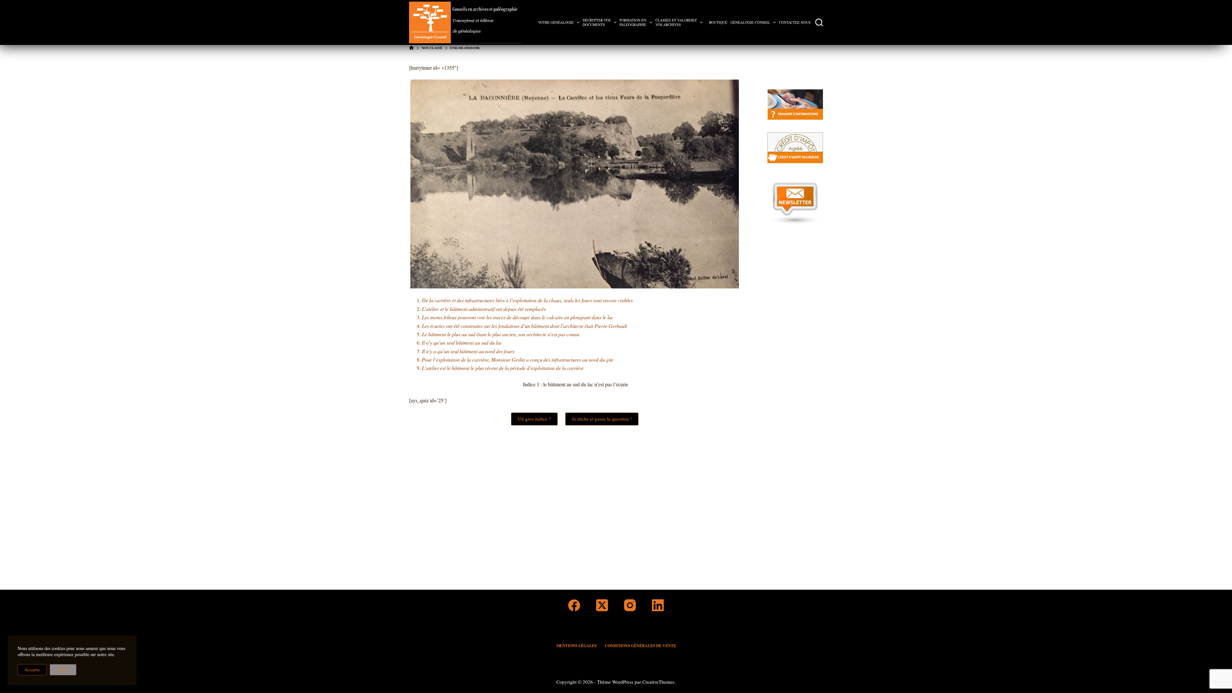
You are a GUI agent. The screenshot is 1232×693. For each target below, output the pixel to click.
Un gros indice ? (534, 418)
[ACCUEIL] (411, 48)
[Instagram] (630, 605)
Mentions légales (576, 645)
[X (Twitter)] (602, 605)
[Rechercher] (819, 22)
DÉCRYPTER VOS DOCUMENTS (597, 22)
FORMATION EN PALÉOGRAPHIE (633, 22)
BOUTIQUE (718, 22)
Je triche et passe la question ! (602, 418)
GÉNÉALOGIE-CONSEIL (750, 22)
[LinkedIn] (658, 605)
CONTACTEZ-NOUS (794, 22)
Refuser (63, 669)
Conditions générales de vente (640, 645)
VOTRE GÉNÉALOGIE (556, 22)
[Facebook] (574, 605)
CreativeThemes (658, 682)
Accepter (32, 669)
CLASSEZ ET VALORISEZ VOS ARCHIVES (676, 22)
